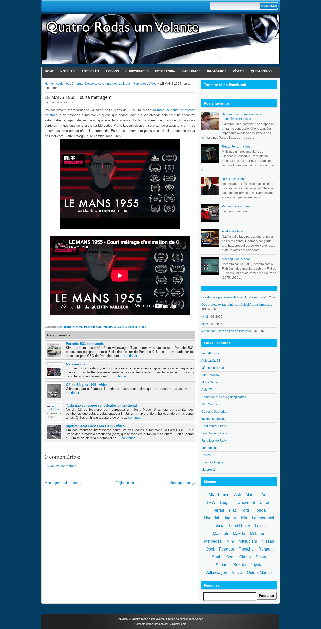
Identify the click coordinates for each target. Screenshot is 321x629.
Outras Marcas (260, 572)
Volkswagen (216, 572)
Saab (216, 557)
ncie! (204, 316)
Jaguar (230, 518)
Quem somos (261, 71)
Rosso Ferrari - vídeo (236, 146)
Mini (230, 541)
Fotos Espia (165, 71)
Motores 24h (209, 469)
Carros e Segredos (214, 411)
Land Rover (239, 526)
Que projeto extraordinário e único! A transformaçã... (236, 304)
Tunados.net (209, 448)
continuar (130, 356)
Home (49, 71)
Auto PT (206, 389)
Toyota (256, 565)
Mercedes (139, 83)
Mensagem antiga (182, 483)
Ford (244, 510)
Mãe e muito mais (213, 368)
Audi (265, 495)
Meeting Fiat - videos (236, 259)
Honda (260, 510)
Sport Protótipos (212, 462)
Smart (261, 557)
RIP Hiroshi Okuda (234, 179)
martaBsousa (210, 353)
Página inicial (125, 483)
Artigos (112, 71)
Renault (265, 549)
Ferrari (218, 510)
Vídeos (238, 71)
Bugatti (226, 502)
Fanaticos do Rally (214, 440)
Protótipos (216, 71)
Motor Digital (210, 382)
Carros (206, 455)
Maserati (220, 533)
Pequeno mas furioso (236, 206)
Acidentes (62, 83)
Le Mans (125, 83)
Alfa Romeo (218, 495)
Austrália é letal (232, 231)
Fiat (232, 510)
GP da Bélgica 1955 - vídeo (87, 385)
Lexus (260, 526)
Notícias (67, 71)
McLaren (257, 533)
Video (153, 83)
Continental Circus (214, 426)
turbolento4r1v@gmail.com (170, 623)
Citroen (266, 502)
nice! (204, 324)
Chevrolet (246, 502)
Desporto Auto (94, 83)
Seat (230, 557)
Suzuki (239, 565)
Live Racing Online (214, 433)
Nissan (268, 541)
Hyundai (211, 518)
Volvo (237, 572)
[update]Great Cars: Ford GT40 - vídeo (95, 426)
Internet (111, 83)
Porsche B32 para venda (85, 344)
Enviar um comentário (60, 466)
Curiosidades (137, 71)
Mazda (239, 533)
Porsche (246, 549)
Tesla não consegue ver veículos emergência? (102, 405)
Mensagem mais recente (63, 483)
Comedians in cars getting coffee (223, 397)
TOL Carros (209, 404)
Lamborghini (263, 518)
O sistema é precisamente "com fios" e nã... (230, 297)
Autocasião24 (210, 360)
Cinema (77, 83)
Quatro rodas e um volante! (148, 618)
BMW (210, 502)
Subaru (222, 565)
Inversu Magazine (213, 419)
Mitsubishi (248, 541)
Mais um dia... (77, 364)
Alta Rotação (210, 375)
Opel (210, 549)
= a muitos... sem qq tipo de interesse (226, 331)
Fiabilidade (191, 71)
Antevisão (90, 71)
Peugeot (226, 549)
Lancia (218, 526)
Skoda (245, 557)
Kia (244, 518)
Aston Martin (245, 495)
